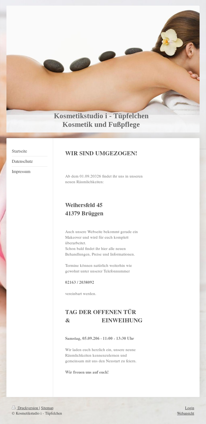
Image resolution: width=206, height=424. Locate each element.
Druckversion (28, 407)
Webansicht (185, 413)
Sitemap (47, 407)
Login (189, 407)
